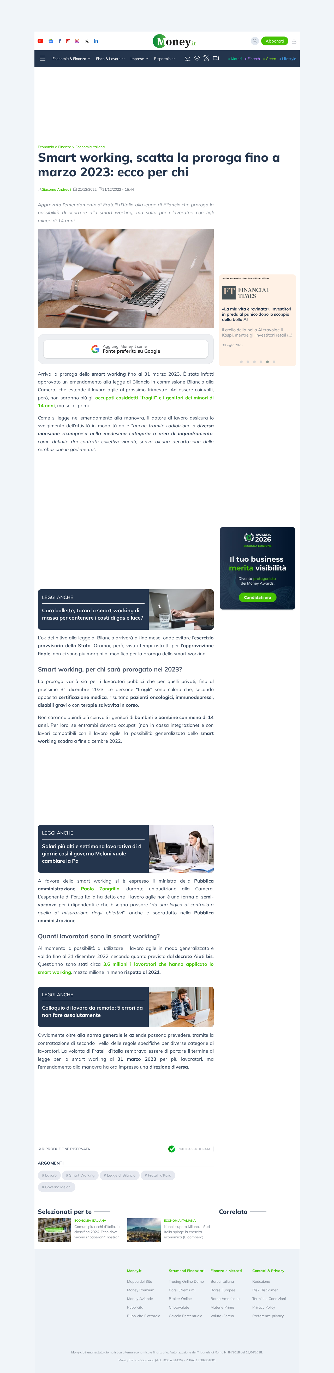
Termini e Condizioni (269, 1298)
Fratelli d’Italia (159, 1175)
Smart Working (81, 1175)
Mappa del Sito (139, 1281)
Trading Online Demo (186, 1281)
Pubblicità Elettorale (143, 1316)
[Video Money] (216, 58)
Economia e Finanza (54, 147)
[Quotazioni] (187, 58)
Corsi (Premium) (182, 1290)
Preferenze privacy (268, 1316)
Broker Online (180, 1298)
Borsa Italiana (222, 1281)
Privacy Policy (263, 1307)
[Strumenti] (206, 58)
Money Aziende (140, 1298)
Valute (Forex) (222, 1316)
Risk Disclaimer (265, 1290)
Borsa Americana (225, 1298)
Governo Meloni (58, 1187)
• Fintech (252, 58)
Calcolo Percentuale (185, 1316)
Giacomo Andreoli (56, 189)
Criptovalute (179, 1307)
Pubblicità (135, 1307)
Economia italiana (90, 147)
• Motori (235, 58)
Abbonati (275, 41)
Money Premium (140, 1290)
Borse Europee (223, 1290)
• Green (269, 58)
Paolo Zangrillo (100, 889)
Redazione (261, 1281)
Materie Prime (222, 1307)
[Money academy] (197, 58)
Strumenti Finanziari (187, 1270)
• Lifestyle (287, 58)
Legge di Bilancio (121, 1175)
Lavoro (51, 1175)
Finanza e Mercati (226, 1270)
